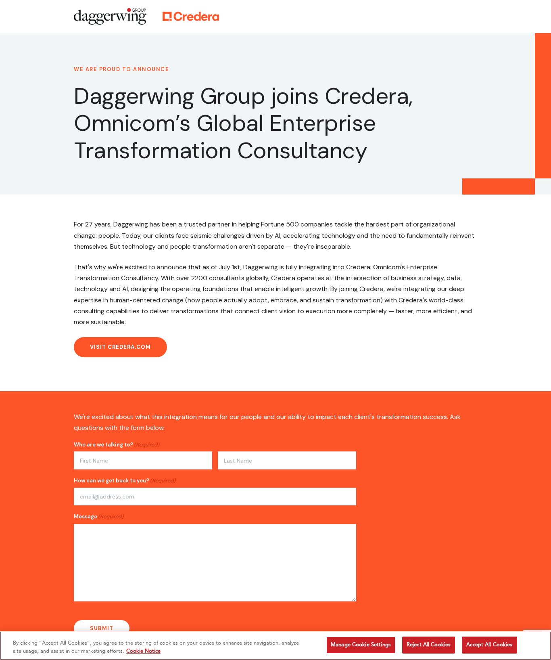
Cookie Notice (143, 651)
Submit (101, 628)
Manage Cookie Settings (361, 644)
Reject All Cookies (429, 644)
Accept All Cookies (489, 644)
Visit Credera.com (120, 347)
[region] (275, 645)
